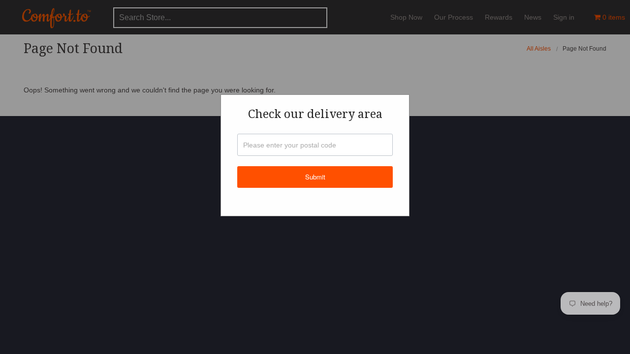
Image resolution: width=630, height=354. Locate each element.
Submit (315, 176)
